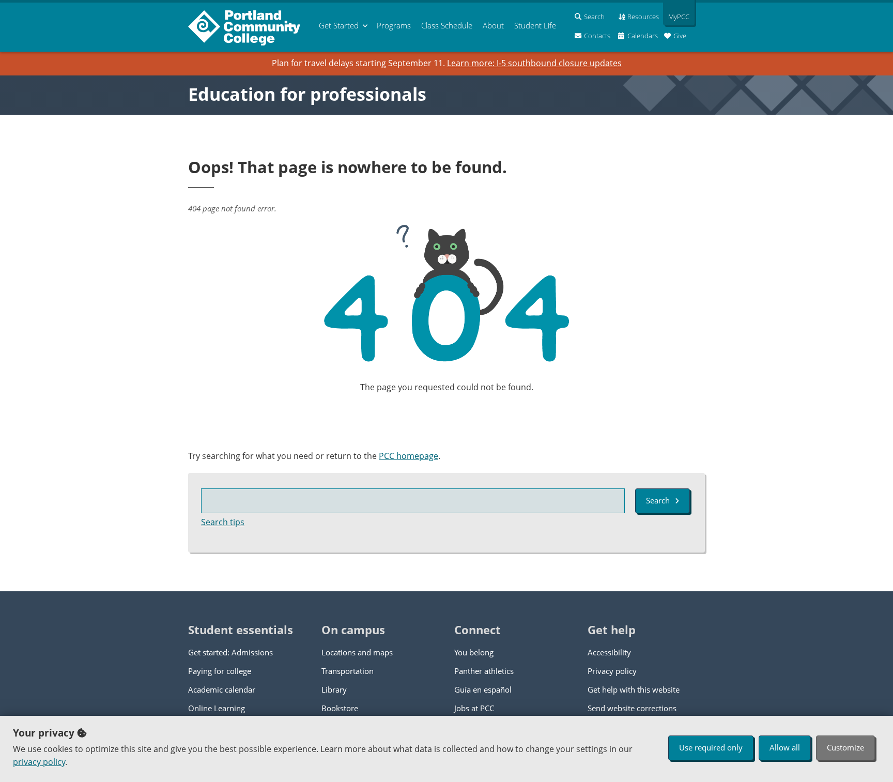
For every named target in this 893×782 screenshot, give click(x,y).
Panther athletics (484, 671)
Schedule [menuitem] (446, 25)
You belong (474, 652)
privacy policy (39, 762)
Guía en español (483, 689)
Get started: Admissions (230, 652)
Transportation (347, 671)
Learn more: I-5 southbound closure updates (534, 63)
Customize (845, 747)
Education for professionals (307, 94)
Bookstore (339, 708)
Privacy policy (612, 671)
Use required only (711, 747)
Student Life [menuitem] (535, 25)
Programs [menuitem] (394, 25)
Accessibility (609, 652)
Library (334, 689)
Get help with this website (634, 689)
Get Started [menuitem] (339, 25)
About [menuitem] (493, 25)
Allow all (784, 747)
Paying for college (219, 671)
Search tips (222, 522)
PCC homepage (408, 456)
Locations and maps (357, 652)
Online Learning (216, 708)
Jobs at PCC (474, 708)
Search (658, 500)
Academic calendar (221, 689)
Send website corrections (632, 708)
